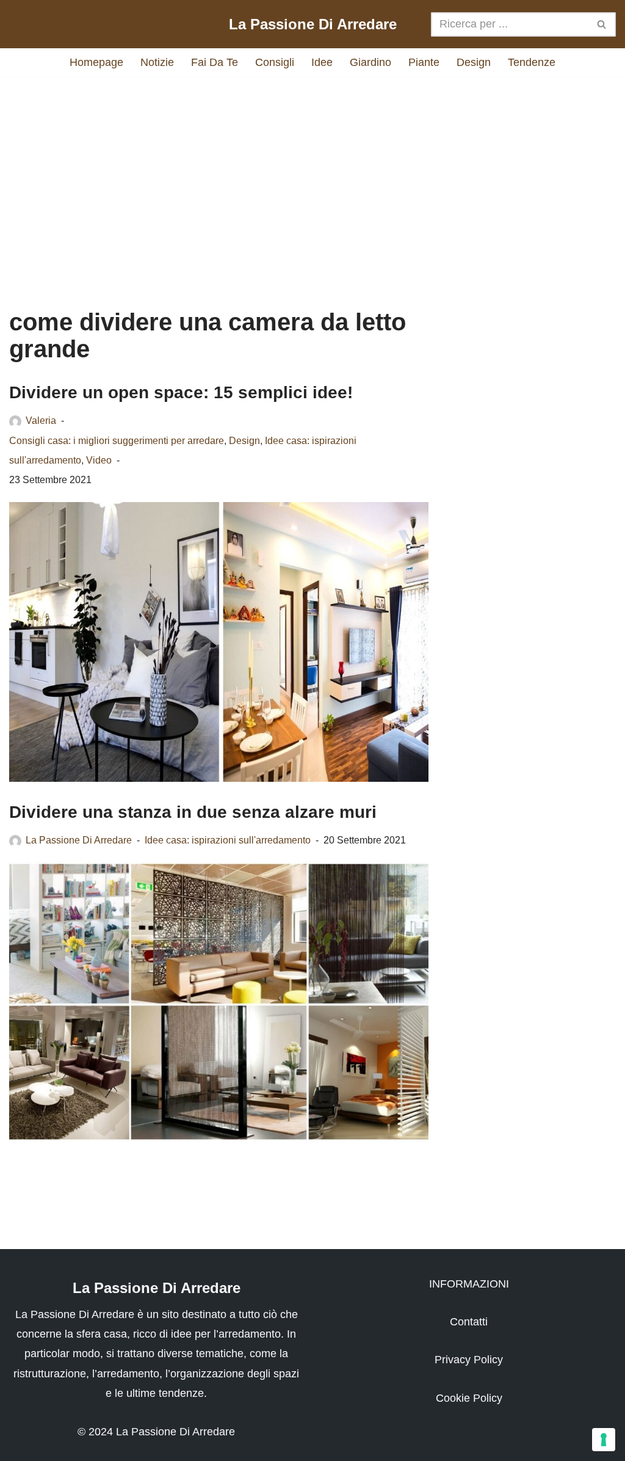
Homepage (96, 62)
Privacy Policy (469, 1360)
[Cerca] (602, 24)
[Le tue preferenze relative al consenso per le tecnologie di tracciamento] (603, 1439)
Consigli (274, 62)
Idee (322, 62)
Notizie (157, 62)
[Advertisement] (312, 180)
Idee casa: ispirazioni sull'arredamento (228, 839)
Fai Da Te (214, 62)
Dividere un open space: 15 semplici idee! (181, 392)
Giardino (370, 62)
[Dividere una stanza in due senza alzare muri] (218, 1002)
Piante (423, 62)
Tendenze (531, 62)
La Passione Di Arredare (79, 839)
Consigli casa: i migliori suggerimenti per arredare (116, 440)
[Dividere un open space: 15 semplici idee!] (218, 642)
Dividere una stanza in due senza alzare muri (193, 812)
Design (474, 62)
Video (99, 459)
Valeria (41, 420)
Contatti (469, 1322)
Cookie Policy (469, 1398)
